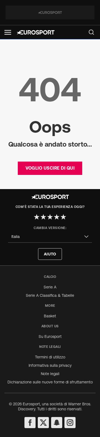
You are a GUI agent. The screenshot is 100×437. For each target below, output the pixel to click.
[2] (43, 217)
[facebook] (30, 422)
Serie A (50, 287)
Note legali (50, 373)
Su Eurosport (50, 336)
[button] (7, 32)
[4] (56, 217)
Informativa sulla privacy (50, 365)
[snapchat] (56, 422)
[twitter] (43, 422)
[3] (50, 217)
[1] (36, 217)
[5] (63, 217)
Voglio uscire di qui (50, 167)
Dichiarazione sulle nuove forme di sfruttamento (50, 382)
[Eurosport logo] (35, 32)
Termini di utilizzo (50, 357)
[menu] (91, 32)
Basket (50, 316)
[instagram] (70, 422)
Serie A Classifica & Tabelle (50, 295)
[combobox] (50, 237)
